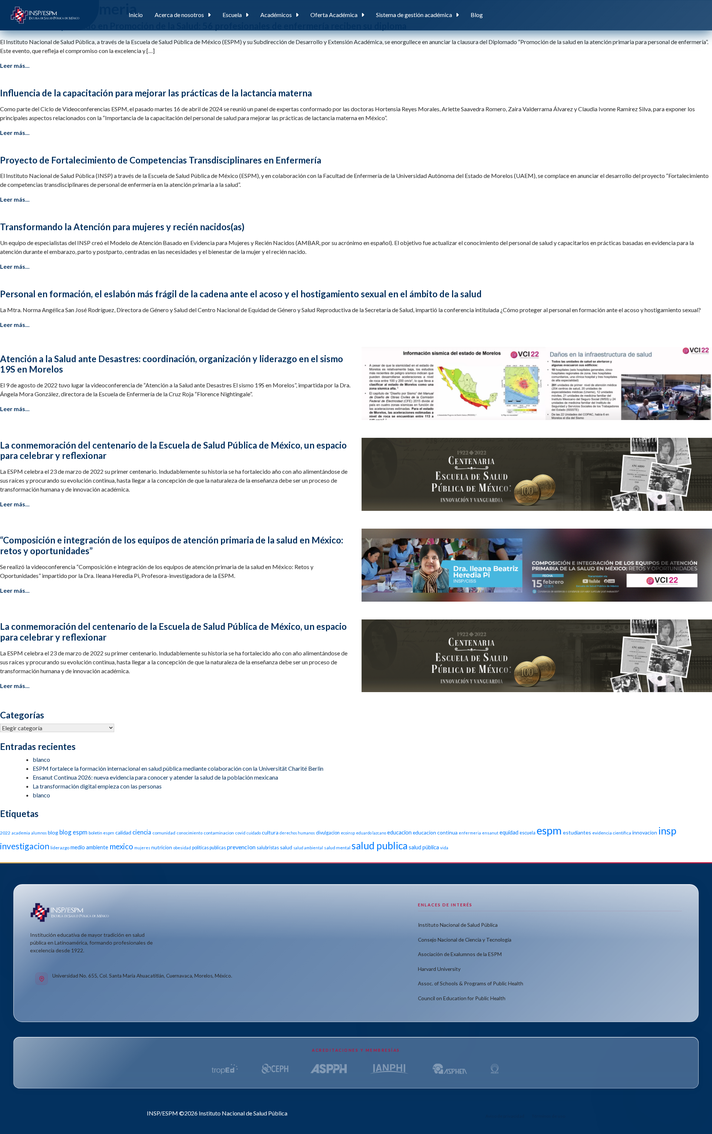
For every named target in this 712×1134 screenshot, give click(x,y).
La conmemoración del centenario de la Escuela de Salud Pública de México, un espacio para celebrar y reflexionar (173, 450)
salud (286, 847)
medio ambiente (89, 847)
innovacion (644, 832)
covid (240, 832)
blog (53, 832)
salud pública (424, 847)
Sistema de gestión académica (414, 14)
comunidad (163, 833)
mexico (121, 846)
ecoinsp (348, 832)
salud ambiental (308, 847)
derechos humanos (297, 832)
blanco (41, 759)
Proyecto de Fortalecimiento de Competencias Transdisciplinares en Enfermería (160, 160)
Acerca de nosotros (179, 14)
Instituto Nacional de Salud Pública (458, 925)
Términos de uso (548, 1116)
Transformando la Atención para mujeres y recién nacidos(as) (122, 226)
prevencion (241, 846)
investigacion (24, 846)
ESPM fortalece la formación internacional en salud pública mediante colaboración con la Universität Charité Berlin (178, 768)
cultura (270, 832)
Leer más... (15, 65)
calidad (123, 832)
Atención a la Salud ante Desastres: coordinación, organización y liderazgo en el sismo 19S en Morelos (171, 364)
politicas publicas (209, 847)
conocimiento (189, 832)
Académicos (276, 14)
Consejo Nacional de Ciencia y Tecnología (464, 939)
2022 (5, 833)
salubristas (268, 847)
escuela (527, 833)
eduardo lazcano (371, 832)
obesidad (182, 847)
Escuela (232, 14)
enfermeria (470, 832)
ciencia (141, 832)
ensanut (490, 832)
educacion (399, 832)
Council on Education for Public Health (461, 998)
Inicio (136, 14)
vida (444, 847)
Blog (477, 14)
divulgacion (328, 833)
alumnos (39, 832)
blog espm (73, 832)
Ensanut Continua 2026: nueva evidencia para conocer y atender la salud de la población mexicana (155, 777)
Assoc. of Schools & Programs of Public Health (470, 983)
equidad (509, 832)
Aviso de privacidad (504, 1116)
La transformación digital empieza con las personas (97, 786)
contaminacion (219, 833)
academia (20, 832)
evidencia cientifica (611, 833)
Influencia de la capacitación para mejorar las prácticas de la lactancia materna (156, 92)
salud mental (337, 847)
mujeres (142, 847)
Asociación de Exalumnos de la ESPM (460, 954)
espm (549, 830)
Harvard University (439, 969)
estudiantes (577, 832)
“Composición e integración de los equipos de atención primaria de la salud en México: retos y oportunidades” (171, 545)
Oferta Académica (333, 14)
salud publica (380, 846)
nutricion (161, 847)
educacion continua (435, 832)
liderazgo (59, 847)
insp (667, 830)
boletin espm (101, 833)
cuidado (254, 832)
